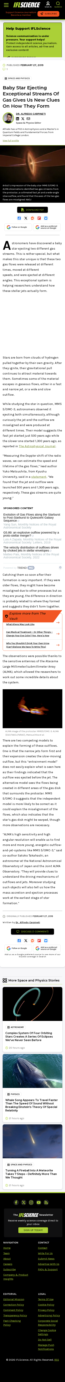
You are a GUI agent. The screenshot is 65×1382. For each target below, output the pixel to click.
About (7, 1258)
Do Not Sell (45, 1339)
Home (6, 1247)
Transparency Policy (15, 1315)
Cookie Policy (46, 1304)
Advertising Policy (49, 1315)
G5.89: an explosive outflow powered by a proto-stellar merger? (31, 534)
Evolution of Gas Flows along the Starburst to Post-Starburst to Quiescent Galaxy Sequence (31, 517)
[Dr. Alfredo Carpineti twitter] (23, 118)
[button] (58, 3)
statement (38, 477)
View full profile (11, 140)
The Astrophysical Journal (37, 446)
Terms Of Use (46, 1299)
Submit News (46, 1258)
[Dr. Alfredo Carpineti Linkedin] (18, 118)
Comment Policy (13, 1310)
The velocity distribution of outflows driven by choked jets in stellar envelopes (31, 549)
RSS (56, 1359)
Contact (42, 1247)
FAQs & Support (48, 1269)
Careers (7, 1264)
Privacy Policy (46, 1310)
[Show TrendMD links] (60, 567)
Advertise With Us (48, 1264)
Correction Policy (13, 1304)
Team (6, 1253)
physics (15, 1094)
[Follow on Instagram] (31, 1202)
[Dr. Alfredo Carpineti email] (29, 118)
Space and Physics (19, 78)
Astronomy (17, 1027)
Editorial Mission (13, 1299)
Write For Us (45, 1253)
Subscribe (9, 1269)
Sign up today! (33, 1230)
